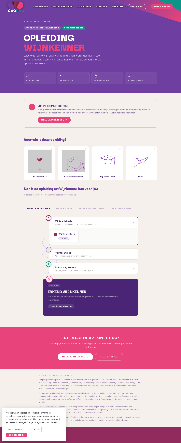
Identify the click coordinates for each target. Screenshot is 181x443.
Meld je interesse (52, 120)
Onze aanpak (64, 208)
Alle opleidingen (38, 22)
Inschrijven (162, 6)
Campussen (84, 6)
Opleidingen (40, 6)
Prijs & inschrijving (91, 208)
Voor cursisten (63, 6)
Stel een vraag (109, 356)
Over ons (117, 6)
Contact (101, 6)
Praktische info (120, 208)
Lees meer (33, 429)
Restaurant (137, 6)
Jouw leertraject (38, 208)
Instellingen (15, 429)
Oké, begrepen (16, 435)
